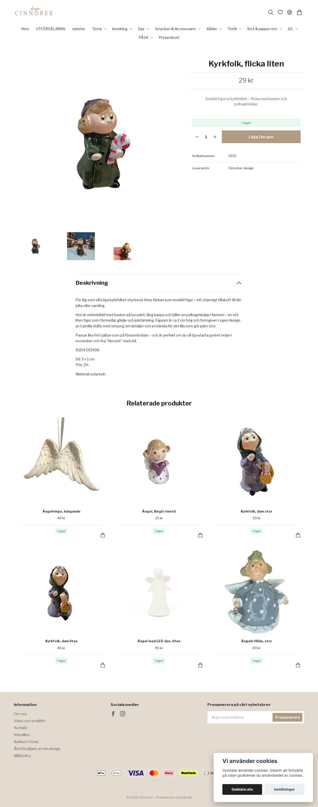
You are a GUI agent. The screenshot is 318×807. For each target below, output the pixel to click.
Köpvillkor (22, 735)
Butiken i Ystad (26, 742)
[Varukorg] (299, 12)
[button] (175, 146)
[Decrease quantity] (197, 137)
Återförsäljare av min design (37, 749)
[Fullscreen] (98, 144)
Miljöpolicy (22, 755)
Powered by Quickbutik (174, 797)
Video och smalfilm (29, 721)
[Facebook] (113, 713)
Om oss (20, 714)
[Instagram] (122, 713)
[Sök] (271, 12)
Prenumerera (287, 717)
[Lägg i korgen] (102, 535)
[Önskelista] (280, 12)
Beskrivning (92, 283)
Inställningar (284, 789)
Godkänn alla (242, 789)
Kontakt (20, 728)
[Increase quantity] (215, 137)
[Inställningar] (290, 12)
